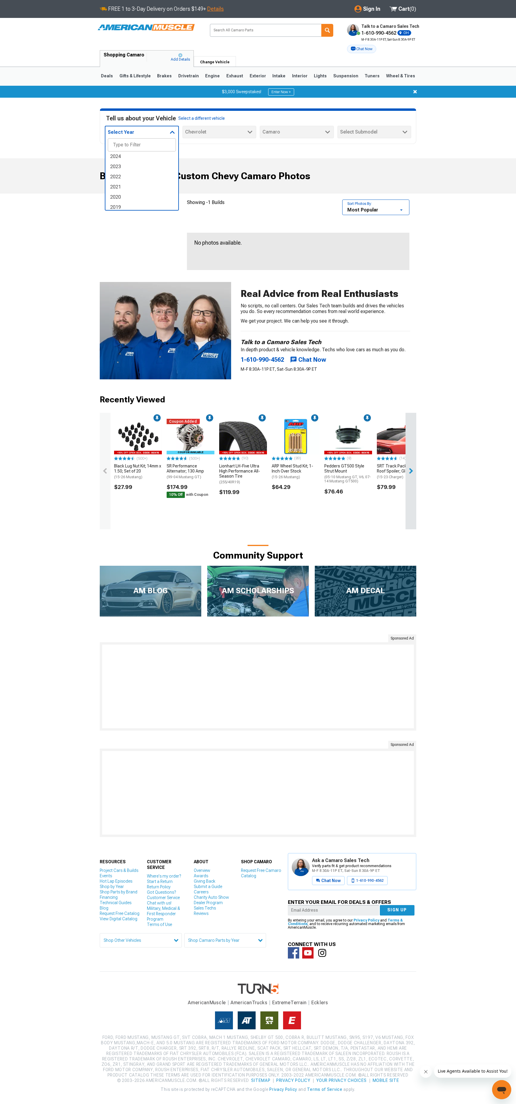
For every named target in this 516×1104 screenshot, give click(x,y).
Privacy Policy (366, 920)
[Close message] (415, 91)
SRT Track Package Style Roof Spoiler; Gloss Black (400, 471)
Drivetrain (188, 75)
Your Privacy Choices (341, 1080)
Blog (104, 908)
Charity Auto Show (211, 897)
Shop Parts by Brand (118, 892)
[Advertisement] (258, 686)
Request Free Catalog (119, 913)
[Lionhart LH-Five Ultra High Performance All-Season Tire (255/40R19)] (243, 437)
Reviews (201, 913)
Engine (212, 75)
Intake (278, 75)
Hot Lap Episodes (116, 881)
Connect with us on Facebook (293, 953)
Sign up (397, 909)
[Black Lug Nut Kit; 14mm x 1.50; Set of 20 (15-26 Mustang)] (138, 437)
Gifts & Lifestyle (135, 75)
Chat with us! (159, 903)
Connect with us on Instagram (322, 953)
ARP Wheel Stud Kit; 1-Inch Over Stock (292, 471)
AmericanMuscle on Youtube (308, 953)
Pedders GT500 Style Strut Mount (347, 473)
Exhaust (234, 75)
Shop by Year (112, 886)
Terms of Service (324, 1089)
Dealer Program (208, 902)
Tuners (372, 75)
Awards (201, 875)
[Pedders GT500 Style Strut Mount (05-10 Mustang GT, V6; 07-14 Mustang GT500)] (348, 437)
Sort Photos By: (359, 204)
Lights (320, 75)
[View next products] (411, 471)
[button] (361, 49)
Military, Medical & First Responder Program (163, 913)
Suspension (345, 75)
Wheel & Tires (400, 75)
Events (106, 875)
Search (327, 30)
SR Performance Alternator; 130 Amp (185, 471)
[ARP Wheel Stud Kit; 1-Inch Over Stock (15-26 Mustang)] (296, 437)
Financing (109, 897)
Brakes (164, 75)
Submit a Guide (208, 886)
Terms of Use (159, 924)
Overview (202, 870)
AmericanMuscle (207, 1002)
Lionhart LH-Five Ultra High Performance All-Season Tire (239, 474)
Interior (300, 75)
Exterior (258, 75)
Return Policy (159, 886)
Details (215, 9)
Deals (107, 75)
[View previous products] (105, 471)
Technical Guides (115, 902)
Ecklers (319, 1002)
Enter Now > (281, 92)
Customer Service (163, 897)
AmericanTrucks (249, 1002)
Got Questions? (161, 892)
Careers (201, 892)
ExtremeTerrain (289, 1002)
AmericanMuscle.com (146, 27)
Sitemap (260, 1080)
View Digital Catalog (118, 918)
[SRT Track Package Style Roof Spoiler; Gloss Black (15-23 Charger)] (401, 437)
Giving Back (204, 881)
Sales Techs (205, 908)
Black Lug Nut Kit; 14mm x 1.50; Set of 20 (137, 471)
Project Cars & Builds (119, 870)
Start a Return (160, 881)
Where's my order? (164, 876)
